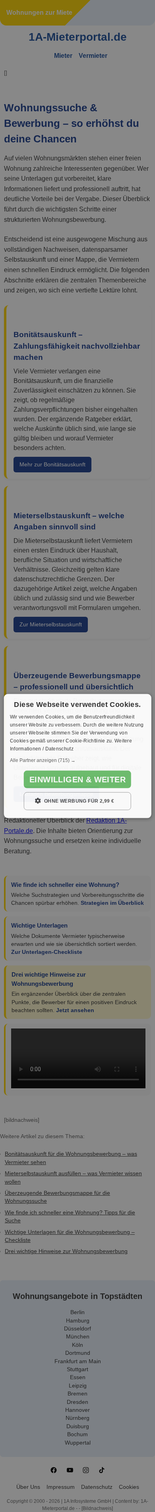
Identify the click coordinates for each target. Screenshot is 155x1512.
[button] (77, 760)
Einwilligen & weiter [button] (77, 779)
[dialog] (77, 756)
